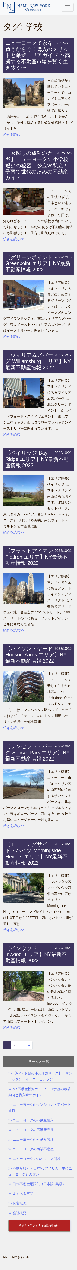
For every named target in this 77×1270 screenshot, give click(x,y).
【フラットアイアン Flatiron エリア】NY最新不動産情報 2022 (36, 557)
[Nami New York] (26, 7)
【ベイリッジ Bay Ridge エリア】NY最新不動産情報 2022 (37, 459)
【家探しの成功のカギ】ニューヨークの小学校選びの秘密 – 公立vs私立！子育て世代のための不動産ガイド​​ (36, 165)
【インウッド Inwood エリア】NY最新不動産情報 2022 (36, 954)
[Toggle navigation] (68, 7)
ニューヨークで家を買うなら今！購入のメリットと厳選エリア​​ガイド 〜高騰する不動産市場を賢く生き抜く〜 (37, 55)
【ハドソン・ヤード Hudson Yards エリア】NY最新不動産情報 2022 (36, 655)
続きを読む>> (13, 134)
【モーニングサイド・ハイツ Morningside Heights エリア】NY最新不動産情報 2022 (36, 853)
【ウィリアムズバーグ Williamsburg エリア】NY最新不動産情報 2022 (38, 361)
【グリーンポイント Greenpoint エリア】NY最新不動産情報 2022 (37, 263)
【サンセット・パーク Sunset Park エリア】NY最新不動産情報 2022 (37, 752)
